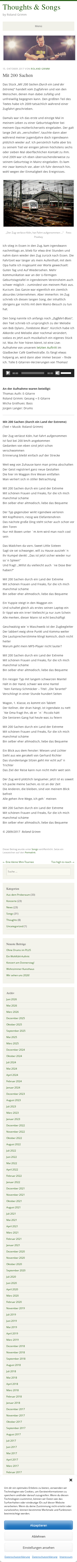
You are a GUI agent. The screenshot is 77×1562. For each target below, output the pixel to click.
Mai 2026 (11, 1005)
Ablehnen (38, 1536)
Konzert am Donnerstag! (20, 962)
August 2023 (13, 1100)
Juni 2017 (11, 1447)
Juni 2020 (11, 1283)
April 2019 (12, 1333)
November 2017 (15, 1415)
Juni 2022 (11, 1157)
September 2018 (15, 1358)
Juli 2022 (11, 1150)
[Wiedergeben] (8, 373)
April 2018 (12, 1384)
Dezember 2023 (15, 1094)
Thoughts (11, 920)
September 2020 (15, 1270)
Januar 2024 (13, 1087)
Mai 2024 (11, 1068)
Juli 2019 (11, 1314)
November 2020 (15, 1258)
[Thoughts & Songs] (39, 60)
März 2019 (12, 1340)
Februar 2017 (14, 1472)
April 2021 (12, 1226)
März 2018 (12, 1390)
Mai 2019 (11, 1327)
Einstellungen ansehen (38, 1548)
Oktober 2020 (14, 1264)
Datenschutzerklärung (17, 1557)
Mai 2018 (11, 1377)
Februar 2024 (14, 1081)
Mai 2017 (11, 1453)
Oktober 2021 (14, 1201)
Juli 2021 (11, 1213)
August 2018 (13, 1365)
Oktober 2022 (14, 1138)
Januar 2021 (13, 1245)
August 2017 (13, 1434)
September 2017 (15, 1428)
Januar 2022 (13, 1182)
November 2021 (15, 1194)
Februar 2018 (14, 1396)
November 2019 (15, 1308)
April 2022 (12, 1169)
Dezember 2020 (15, 1251)
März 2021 (12, 1232)
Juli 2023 (11, 1106)
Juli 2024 (11, 1062)
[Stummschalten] (57, 373)
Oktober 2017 (14, 1421)
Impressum (66, 1557)
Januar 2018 (13, 1403)
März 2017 (12, 1466)
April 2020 (12, 1289)
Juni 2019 (11, 1321)
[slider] (66, 372)
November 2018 (15, 1352)
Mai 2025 (11, 1037)
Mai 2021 (11, 1220)
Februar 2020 (14, 1302)
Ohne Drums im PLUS (18, 950)
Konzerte (11, 901)
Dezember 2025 (15, 1018)
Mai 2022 (11, 1163)
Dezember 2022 (15, 1125)
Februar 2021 (14, 1239)
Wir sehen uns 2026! (18, 975)
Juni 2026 (11, 999)
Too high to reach (62, 862)
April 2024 (12, 1075)
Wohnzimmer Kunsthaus (20, 969)
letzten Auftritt (47, 347)
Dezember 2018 (15, 1346)
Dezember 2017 (15, 1409)
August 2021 (13, 1207)
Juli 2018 (11, 1371)
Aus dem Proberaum (18, 894)
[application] (38, 373)
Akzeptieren (38, 1525)
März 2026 (12, 1012)
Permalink (30, 852)
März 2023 (12, 1112)
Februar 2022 (14, 1176)
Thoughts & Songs (31, 7)
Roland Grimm (40, 68)
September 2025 (15, 1031)
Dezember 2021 (15, 1188)
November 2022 (15, 1131)
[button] (71, 1480)
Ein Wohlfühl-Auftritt (17, 956)
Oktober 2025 (14, 1024)
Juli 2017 (11, 1440)
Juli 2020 (11, 1276)
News (9, 907)
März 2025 (12, 1043)
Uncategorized (14, 926)
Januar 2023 (13, 1119)
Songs (35, 849)
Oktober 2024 (14, 1056)
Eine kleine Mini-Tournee (18, 862)
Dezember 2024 (15, 1049)
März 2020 (12, 1295)
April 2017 (12, 1459)
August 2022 (13, 1144)
